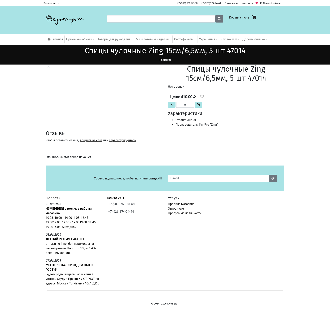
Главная (57, 39)
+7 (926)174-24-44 (211, 3)
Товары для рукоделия (114, 39)
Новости (53, 198)
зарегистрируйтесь (122, 140)
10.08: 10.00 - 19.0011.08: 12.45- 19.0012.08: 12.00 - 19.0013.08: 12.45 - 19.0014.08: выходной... (72, 222)
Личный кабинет (272, 3)
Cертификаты (183, 39)
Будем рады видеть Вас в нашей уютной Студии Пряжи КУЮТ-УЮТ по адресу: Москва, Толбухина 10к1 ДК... (72, 278)
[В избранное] (202, 96)
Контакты (247, 3)
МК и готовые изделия (152, 39)
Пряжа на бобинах (79, 39)
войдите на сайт (91, 140)
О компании (231, 3)
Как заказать (230, 39)
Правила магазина (181, 204)
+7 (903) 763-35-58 (187, 3)
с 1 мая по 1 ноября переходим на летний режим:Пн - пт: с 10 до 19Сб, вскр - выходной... (71, 248)
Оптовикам (176, 208)
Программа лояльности (184, 213)
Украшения (207, 39)
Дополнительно (253, 39)
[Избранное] (257, 3)
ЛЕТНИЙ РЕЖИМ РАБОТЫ (65, 239)
